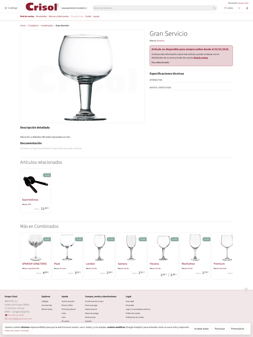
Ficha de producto (69, 309)
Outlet (88, 16)
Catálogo (45, 301)
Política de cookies (133, 313)
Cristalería (33, 25)
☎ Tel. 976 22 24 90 (14, 315)
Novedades (41, 16)
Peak (57, 264)
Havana (154, 264)
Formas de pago (91, 305)
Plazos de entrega (91, 313)
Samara (122, 264)
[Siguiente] (229, 255)
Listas (230, 8)
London (90, 264)
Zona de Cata (77, 16)
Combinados (47, 25)
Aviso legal (130, 301)
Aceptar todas (201, 328)
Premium (219, 264)
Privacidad (130, 305)
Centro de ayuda (68, 301)
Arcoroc (160, 40)
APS (29, 204)
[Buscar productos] (214, 8)
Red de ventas (27, 16)
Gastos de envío (91, 309)
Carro (64, 317)
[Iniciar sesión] (247, 8)
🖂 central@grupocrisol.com (18, 318)
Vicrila (94, 268)
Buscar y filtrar (67, 305)
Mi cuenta (65, 321)
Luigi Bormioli (33, 268)
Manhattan (188, 264)
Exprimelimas (30, 200)
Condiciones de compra (94, 301)
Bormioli (222, 268)
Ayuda (96, 16)
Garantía (88, 321)
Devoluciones (90, 317)
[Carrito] (238, 8)
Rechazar (220, 328)
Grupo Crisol (243, 3)
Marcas (59, 16)
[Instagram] (246, 290)
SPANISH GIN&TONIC (34, 264)
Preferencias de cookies (135, 317)
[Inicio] (42, 8)
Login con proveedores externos (138, 309)
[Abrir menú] (11, 8)
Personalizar (237, 328)
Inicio (23, 25)
